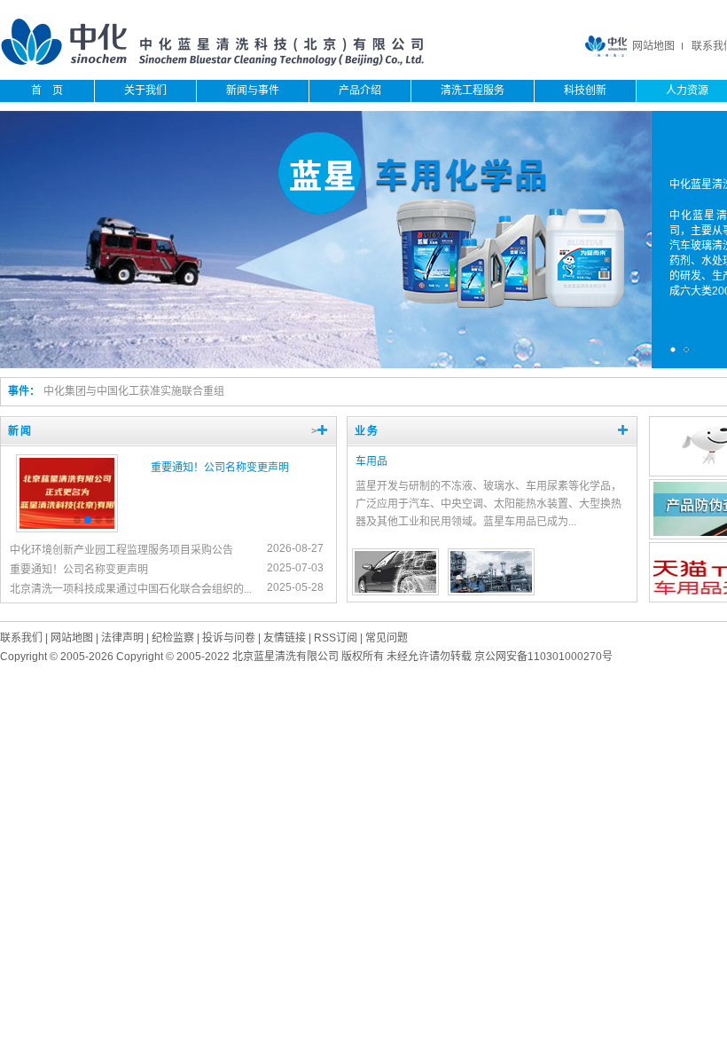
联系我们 (21, 638)
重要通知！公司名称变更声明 (220, 467)
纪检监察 (173, 638)
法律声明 (122, 638)
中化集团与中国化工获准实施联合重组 (133, 391)
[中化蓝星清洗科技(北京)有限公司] (213, 63)
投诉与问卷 (228, 638)
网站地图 (653, 46)
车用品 (371, 461)
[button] (77, 520)
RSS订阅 (335, 638)
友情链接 (284, 638)
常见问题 (386, 638)
